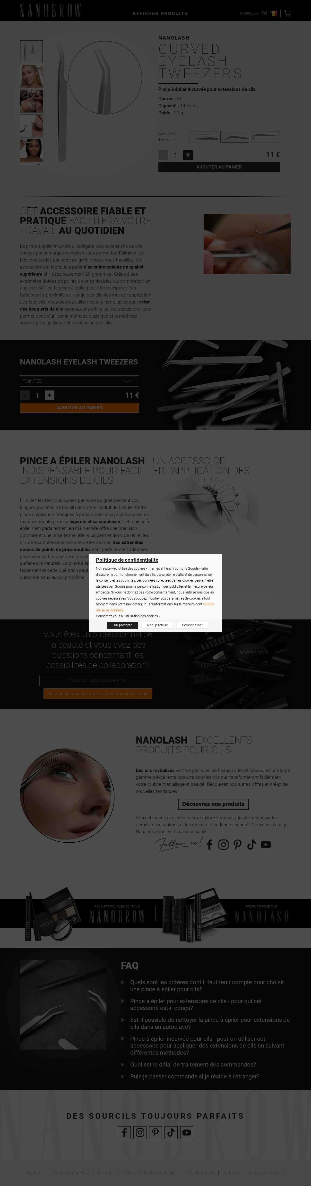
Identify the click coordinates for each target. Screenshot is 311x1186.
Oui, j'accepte (122, 625)
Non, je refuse (157, 625)
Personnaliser (192, 625)
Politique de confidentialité (127, 560)
